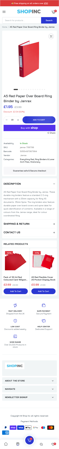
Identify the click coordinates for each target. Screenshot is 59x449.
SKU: (6, 147)
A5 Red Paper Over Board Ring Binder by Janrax (28, 98)
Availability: (9, 143)
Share (52, 133)
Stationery (35, 162)
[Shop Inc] (28, 12)
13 (44, 89)
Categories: (9, 159)
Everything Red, (27, 159)
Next (53, 272)
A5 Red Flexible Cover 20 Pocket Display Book (43, 278)
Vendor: (7, 155)
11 (40, 89)
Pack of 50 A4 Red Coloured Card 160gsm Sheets (15, 278)
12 (42, 89)
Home (4, 27)
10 (38, 89)
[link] (6, 444)
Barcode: (8, 151)
